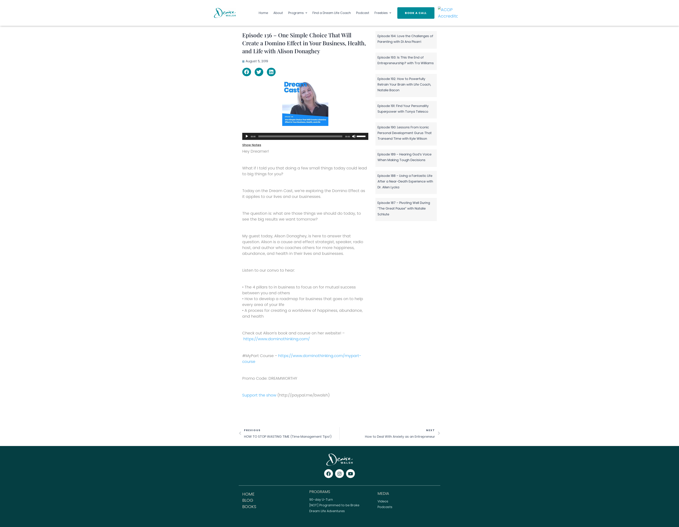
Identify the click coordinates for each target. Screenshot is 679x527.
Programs (296, 13)
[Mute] (354, 136)
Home (263, 13)
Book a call (416, 13)
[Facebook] (328, 473)
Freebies (381, 13)
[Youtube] (350, 473)
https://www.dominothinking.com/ (276, 339)
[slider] (362, 136)
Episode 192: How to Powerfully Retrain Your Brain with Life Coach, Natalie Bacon (404, 84)
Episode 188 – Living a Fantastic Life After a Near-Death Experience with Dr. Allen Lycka (405, 181)
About (278, 13)
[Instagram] (339, 473)
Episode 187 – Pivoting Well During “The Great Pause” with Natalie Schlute (404, 208)
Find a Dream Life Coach (331, 13)
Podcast (362, 13)
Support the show (259, 395)
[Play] (247, 136)
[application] (305, 136)
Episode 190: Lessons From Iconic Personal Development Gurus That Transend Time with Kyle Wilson (405, 133)
